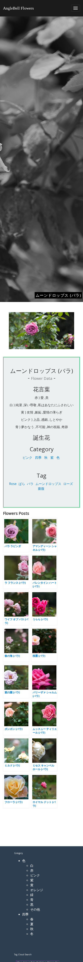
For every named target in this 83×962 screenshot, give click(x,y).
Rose (13, 484)
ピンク (27, 457)
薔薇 (41, 488)
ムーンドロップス (48, 484)
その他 (35, 909)
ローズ (68, 484)
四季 (38, 457)
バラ (30, 484)
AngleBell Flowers (18, 8)
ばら (22, 484)
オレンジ (36, 890)
